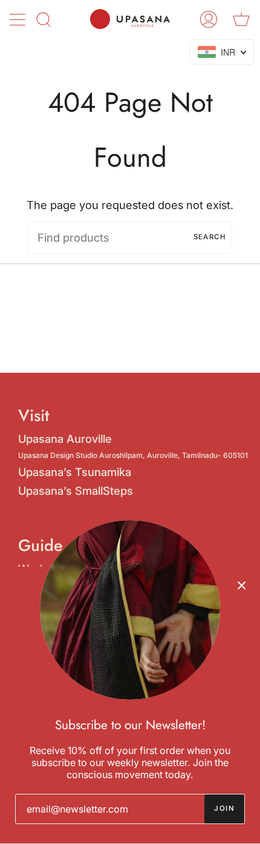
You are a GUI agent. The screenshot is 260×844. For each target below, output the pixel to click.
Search (209, 237)
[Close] (242, 585)
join (224, 808)
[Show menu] (19, 19)
